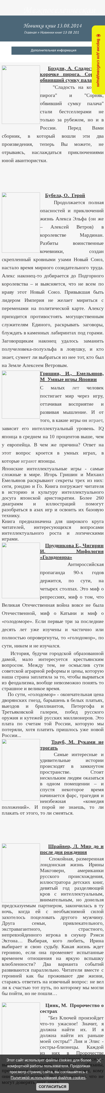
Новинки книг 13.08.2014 (60, 33)
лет (75, 387)
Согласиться (52, 1087)
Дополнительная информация (53, 50)
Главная (30, 33)
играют (29, 461)
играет (95, 420)
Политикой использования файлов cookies (48, 1077)
